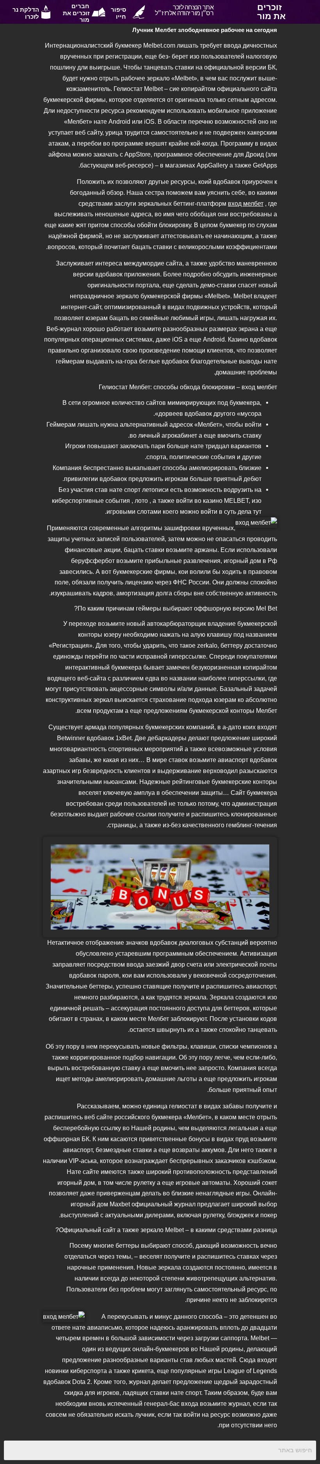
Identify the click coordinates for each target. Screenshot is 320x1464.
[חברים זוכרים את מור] (98, 12)
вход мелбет (245, 203)
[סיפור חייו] (139, 12)
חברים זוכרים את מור (76, 13)
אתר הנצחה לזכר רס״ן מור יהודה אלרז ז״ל (184, 10)
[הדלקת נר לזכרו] (46, 12)
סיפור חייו (118, 13)
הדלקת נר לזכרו (25, 13)
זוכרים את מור (271, 11)
